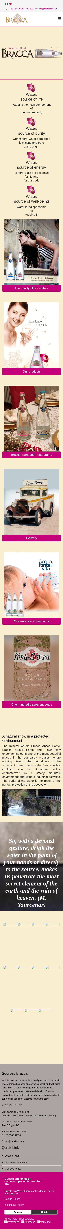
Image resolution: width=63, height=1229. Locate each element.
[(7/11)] (38, 987)
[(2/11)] (24, 944)
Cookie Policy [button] (12, 1199)
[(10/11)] (31, 1030)
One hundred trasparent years (31, 704)
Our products (32, 371)
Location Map (12, 1155)
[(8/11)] (52, 987)
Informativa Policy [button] (14, 1205)
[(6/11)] (24, 987)
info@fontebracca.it (48, 8)
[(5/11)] (10, 987)
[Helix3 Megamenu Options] (59, 18)
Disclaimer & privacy (15, 1162)
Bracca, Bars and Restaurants (31, 454)
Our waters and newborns (31, 621)
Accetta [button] (18, 1212)
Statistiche (29, 1222)
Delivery (31, 538)
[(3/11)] (38, 944)
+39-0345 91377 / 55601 (21, 8)
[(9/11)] (17, 1030)
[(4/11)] (52, 944)
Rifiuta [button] (44, 1212)
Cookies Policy (12, 1168)
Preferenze (13, 1222)
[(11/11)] (45, 1030)
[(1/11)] (10, 944)
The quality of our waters (31, 288)
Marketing (45, 1222)
